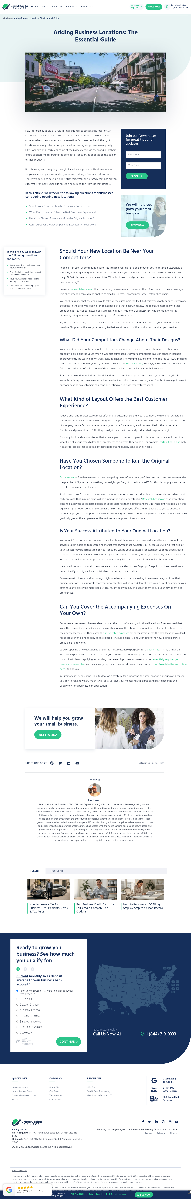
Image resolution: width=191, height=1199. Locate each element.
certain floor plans (170, 442)
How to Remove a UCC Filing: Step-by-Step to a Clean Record (143, 906)
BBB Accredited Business (171, 1098)
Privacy (161, 1133)
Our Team (54, 1091)
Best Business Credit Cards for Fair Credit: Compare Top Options (95, 908)
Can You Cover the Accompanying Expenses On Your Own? (62, 225)
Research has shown (153, 499)
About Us (70, 7)
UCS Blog (91, 1087)
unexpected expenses (116, 633)
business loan (154, 650)
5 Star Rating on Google (169, 1080)
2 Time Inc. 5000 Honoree (170, 1089)
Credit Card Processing (98, 1091)
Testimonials (55, 1095)
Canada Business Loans (24, 1095)
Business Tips (157, 763)
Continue (67, 1041)
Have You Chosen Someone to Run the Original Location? (61, 218)
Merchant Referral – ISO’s (100, 1095)
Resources (86, 7)
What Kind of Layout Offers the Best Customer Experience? (62, 212)
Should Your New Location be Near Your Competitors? (60, 206)
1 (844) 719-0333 (20, 1130)
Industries (57, 7)
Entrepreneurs (68, 477)
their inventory (134, 364)
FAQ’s (15, 1099)
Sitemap (174, 1133)
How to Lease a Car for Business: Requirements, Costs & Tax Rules (49, 908)
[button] (52, 763)
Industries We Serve (22, 1091)
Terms (148, 1133)
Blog (9, 18)
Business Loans (39, 7)
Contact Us (55, 1099)
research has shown (82, 289)
